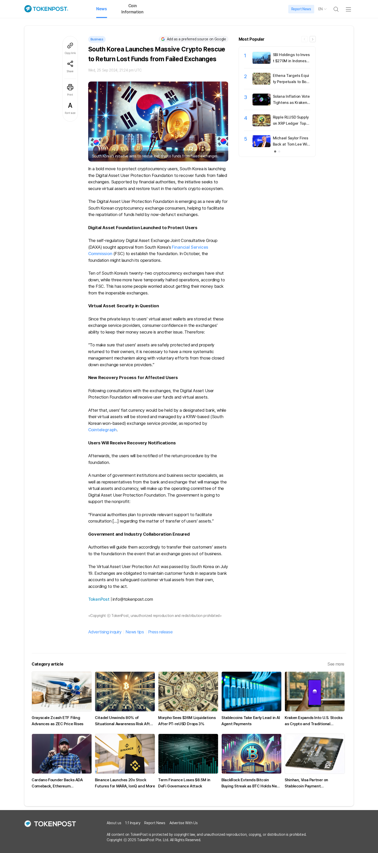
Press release (160, 631)
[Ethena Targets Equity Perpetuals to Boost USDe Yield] (262, 83)
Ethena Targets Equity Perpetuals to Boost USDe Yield (291, 81)
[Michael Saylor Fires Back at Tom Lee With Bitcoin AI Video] (262, 146)
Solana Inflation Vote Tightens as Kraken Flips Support (291, 102)
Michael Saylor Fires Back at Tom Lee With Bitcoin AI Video (291, 144)
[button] (313, 39)
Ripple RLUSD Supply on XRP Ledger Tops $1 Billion (291, 123)
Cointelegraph (102, 429)
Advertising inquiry (105, 631)
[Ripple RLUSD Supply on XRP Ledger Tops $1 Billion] (262, 125)
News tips (134, 631)
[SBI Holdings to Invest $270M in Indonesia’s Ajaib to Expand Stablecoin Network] (262, 62)
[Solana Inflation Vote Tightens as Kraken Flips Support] (262, 104)
